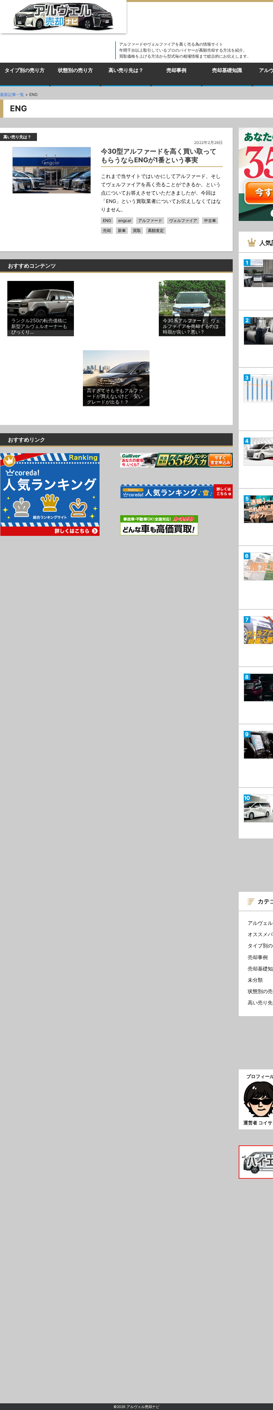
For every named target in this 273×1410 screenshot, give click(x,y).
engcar (124, 220)
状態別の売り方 (75, 70)
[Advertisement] (116, 313)
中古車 (210, 220)
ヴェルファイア (183, 220)
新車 (122, 230)
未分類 (255, 980)
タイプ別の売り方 (25, 70)
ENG (107, 220)
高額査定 (156, 230)
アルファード (150, 220)
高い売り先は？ (126, 70)
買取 (137, 230)
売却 (107, 230)
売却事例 (176, 70)
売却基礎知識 (227, 70)
